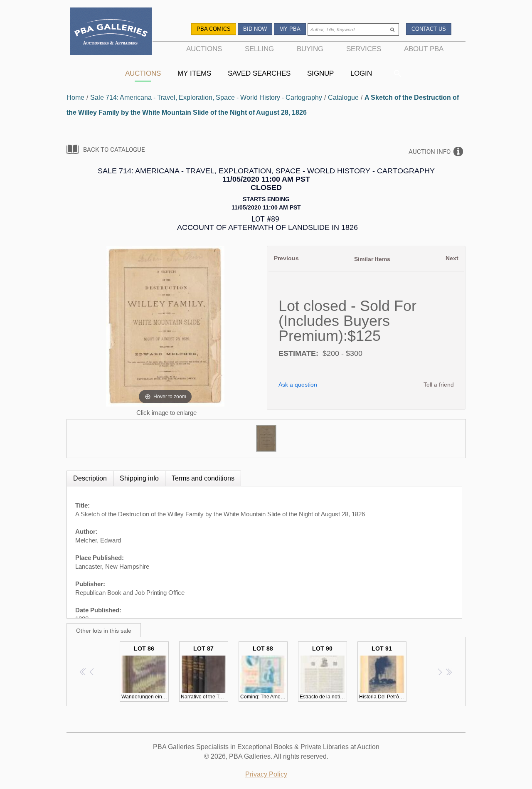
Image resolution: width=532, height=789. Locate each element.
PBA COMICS (214, 29)
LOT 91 (382, 672)
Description (90, 478)
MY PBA (289, 29)
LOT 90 (323, 672)
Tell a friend (439, 384)
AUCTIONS (204, 48)
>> (448, 671)
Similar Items (372, 259)
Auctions (143, 73)
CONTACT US (428, 29)
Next (452, 258)
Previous (286, 258)
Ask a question (297, 384)
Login (361, 73)
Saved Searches (259, 73)
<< (83, 671)
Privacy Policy (266, 774)
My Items (194, 73)
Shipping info (139, 478)
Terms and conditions (203, 478)
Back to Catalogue (114, 149)
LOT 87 (204, 672)
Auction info (430, 151)
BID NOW (255, 29)
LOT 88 (264, 672)
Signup (320, 73)
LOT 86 (145, 672)
